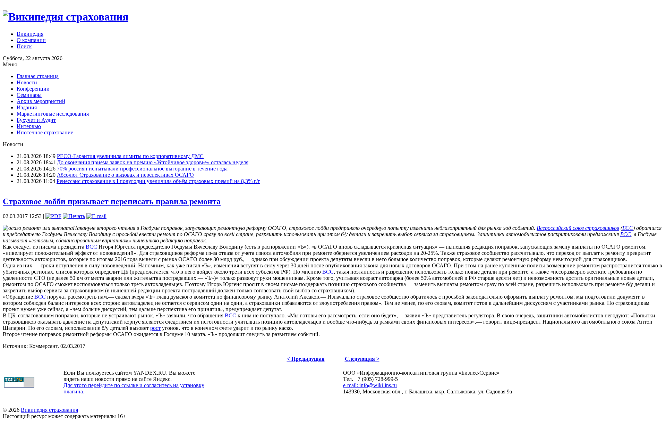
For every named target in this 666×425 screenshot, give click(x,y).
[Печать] (74, 216)
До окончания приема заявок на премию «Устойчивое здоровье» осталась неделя (152, 162)
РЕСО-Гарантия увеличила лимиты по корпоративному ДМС (130, 156)
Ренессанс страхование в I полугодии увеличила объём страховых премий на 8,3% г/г (158, 181)
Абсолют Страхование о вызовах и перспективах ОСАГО (125, 175)
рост (155, 328)
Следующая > (362, 359)
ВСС (627, 228)
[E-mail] (96, 216)
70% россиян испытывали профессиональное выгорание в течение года (142, 169)
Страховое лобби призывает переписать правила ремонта (112, 201)
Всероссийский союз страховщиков (578, 228)
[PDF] (53, 216)
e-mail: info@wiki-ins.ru (370, 385)
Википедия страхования (49, 410)
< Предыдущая (306, 359)
